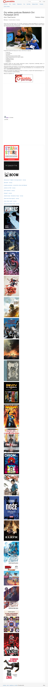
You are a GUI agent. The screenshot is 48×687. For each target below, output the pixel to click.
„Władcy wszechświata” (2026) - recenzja (11, 203)
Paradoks (41, 4)
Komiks (14, 4)
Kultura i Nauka (7, 6)
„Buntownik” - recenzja (8, 182)
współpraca (12, 685)
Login (44, 1)
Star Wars (28, 4)
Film (10, 4)
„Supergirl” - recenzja (8, 193)
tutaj (13, 73)
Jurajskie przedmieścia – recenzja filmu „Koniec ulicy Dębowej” (15, 185)
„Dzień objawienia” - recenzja (9, 190)
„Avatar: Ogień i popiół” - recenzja (10, 201)
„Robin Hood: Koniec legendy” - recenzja (11, 198)
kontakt (16, 685)
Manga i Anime (35, 4)
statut (8, 685)
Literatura (5, 4)
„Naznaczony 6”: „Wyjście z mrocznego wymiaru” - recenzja (15, 180)
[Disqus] (24, 100)
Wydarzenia (19, 4)
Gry (24, 4)
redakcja (4, 685)
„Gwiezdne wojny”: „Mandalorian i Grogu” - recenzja (13, 195)
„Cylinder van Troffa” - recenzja (9, 187)
